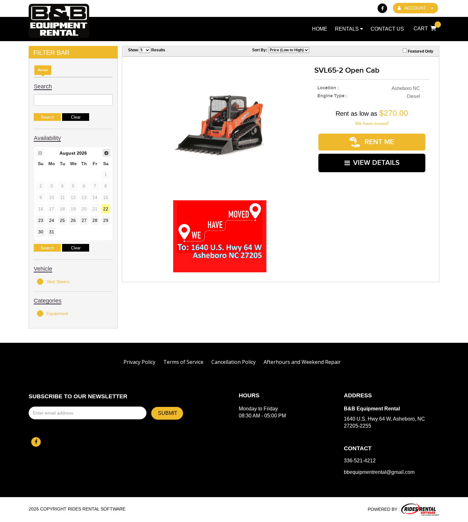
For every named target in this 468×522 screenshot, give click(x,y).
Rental (43, 70)
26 (73, 220)
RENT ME (378, 142)
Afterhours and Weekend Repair (302, 361)
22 (105, 208)
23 (40, 220)
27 (84, 220)
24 (51, 220)
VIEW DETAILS (376, 162)
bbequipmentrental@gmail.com (379, 472)
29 (105, 220)
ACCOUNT (415, 8)
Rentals (347, 29)
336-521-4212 (360, 460)
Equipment (57, 313)
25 (62, 220)
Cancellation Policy (233, 361)
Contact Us (387, 29)
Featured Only (420, 51)
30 (40, 231)
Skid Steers (57, 281)
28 (94, 220)
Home (319, 29)
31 (51, 231)
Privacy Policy (139, 361)
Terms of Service (183, 361)
